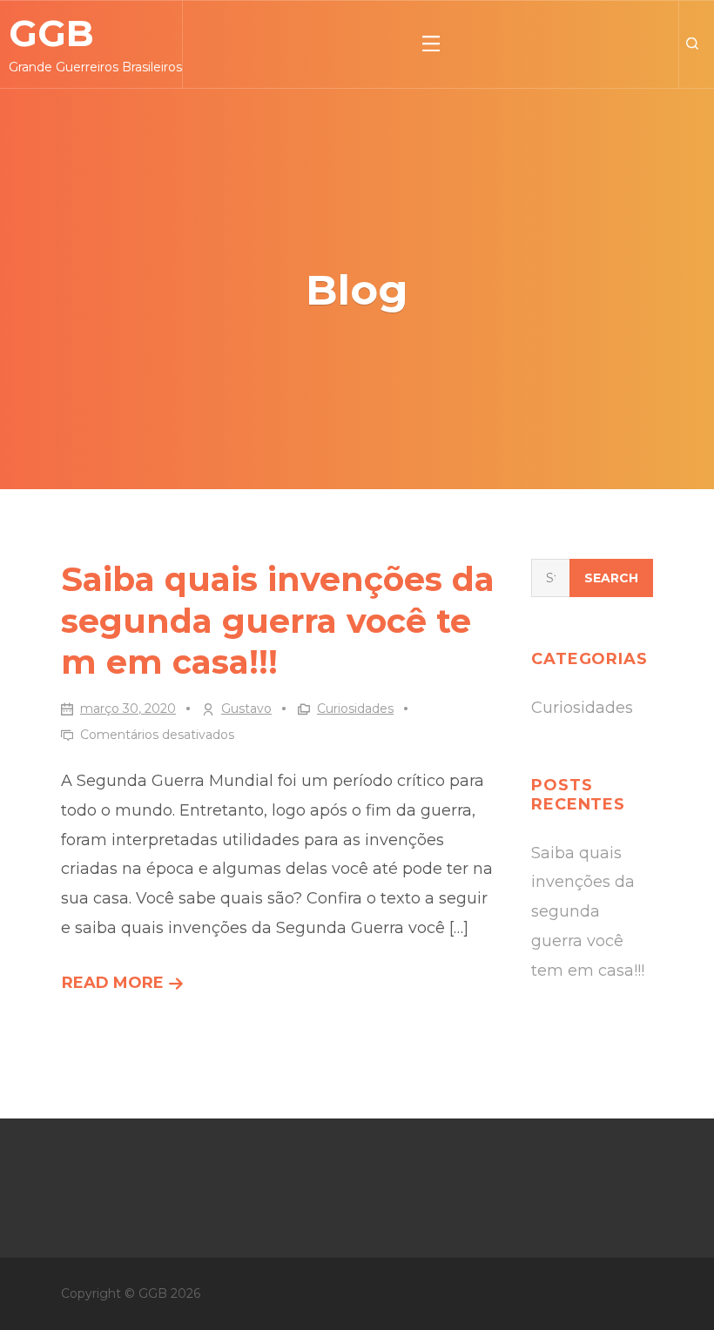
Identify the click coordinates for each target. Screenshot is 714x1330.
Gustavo (246, 708)
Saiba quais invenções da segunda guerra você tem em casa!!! (278, 620)
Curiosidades (355, 708)
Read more (123, 985)
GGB (51, 33)
